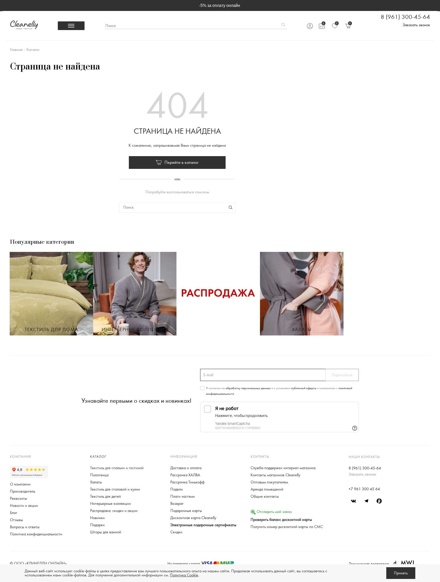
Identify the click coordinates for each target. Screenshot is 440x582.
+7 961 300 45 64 (364, 489)
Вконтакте (354, 501)
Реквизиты (18, 498)
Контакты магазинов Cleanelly (275, 475)
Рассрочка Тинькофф (187, 482)
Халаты (301, 329)
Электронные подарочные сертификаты (203, 525)
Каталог (98, 457)
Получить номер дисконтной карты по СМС (287, 526)
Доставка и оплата (185, 468)
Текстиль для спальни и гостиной (117, 468)
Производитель (22, 491)
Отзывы (16, 520)
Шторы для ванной (105, 532)
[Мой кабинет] (309, 26)
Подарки (97, 525)
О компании (20, 484)
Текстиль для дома (51, 329)
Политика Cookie (184, 575)
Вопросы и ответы (24, 527)
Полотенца (99, 475)
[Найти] (283, 25)
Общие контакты (265, 496)
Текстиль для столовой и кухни (115, 489)
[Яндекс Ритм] (379, 501)
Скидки (176, 532)
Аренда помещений (267, 489)
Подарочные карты (186, 510)
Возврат (177, 503)
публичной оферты (303, 388)
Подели (176, 489)
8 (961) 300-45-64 (405, 17)
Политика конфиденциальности (36, 534)
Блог (13, 512)
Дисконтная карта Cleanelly (193, 518)
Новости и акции (24, 505)
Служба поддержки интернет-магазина (283, 468)
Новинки (97, 518)
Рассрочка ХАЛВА (185, 475)
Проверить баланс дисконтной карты (281, 519)
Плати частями (182, 496)
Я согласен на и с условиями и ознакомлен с (279, 391)
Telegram (366, 501)
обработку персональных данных (248, 388)
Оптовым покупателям (269, 482)
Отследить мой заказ (274, 511)
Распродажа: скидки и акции (114, 510)
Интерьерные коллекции (135, 329)
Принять (401, 573)
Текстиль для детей (105, 496)
